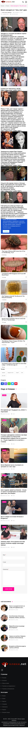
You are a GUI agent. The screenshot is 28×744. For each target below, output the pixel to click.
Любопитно (5, 706)
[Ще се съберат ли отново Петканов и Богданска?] (14, 507)
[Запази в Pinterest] (15, 383)
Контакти (4, 680)
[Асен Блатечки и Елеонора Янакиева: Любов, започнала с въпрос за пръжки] (4, 618)
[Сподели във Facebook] (2, 383)
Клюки (7, 5)
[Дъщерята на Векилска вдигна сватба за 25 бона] (4, 648)
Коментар (6, 569)
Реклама (4, 677)
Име (4, 555)
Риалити (4, 709)
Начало (2, 5)
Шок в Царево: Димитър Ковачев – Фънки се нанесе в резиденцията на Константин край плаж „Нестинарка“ (13, 491)
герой (17, 372)
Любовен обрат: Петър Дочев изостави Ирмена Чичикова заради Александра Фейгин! (13, 543)
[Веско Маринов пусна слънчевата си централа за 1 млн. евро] (14, 455)
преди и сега (10, 372)
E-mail (4, 562)
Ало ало (3, 375)
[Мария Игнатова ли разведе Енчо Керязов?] (4, 628)
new (22, 372)
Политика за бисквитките (8, 688)
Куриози (4, 701)
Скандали (4, 704)
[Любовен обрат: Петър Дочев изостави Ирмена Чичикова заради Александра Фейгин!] (14, 532)
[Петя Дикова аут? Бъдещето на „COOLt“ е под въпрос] (14, 400)
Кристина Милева (6, 12)
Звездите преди (6, 712)
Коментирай (8, 589)
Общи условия (5, 683)
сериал (3, 372)
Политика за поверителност (8, 686)
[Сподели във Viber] (5, 383)
